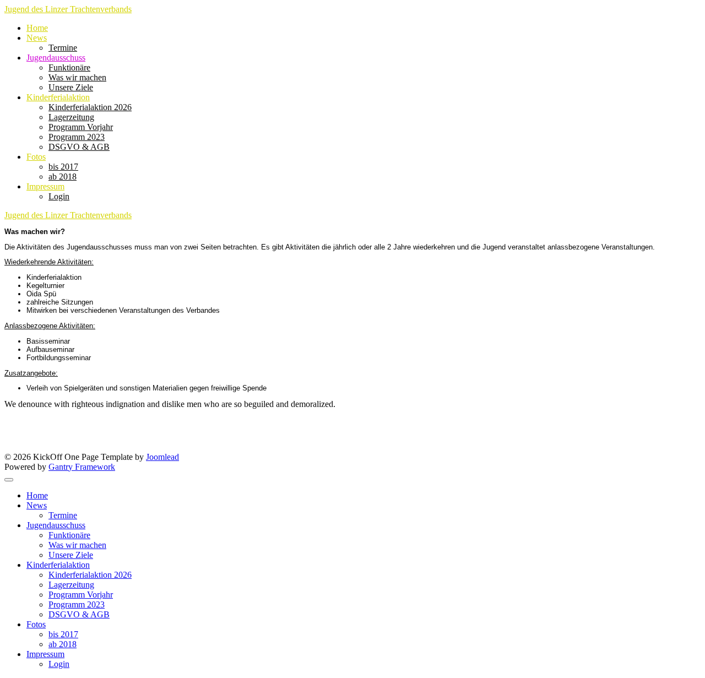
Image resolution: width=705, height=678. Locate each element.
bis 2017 (63, 166)
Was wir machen (77, 77)
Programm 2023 (76, 137)
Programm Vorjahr (80, 127)
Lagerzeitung (71, 117)
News (36, 37)
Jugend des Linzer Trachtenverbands (68, 9)
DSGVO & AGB (79, 146)
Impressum (45, 186)
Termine (62, 47)
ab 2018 (62, 176)
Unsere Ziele (70, 87)
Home (37, 27)
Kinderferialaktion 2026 (90, 107)
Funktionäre (69, 67)
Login (58, 196)
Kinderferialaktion (58, 97)
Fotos (36, 156)
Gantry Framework (81, 466)
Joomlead (162, 457)
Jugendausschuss (55, 57)
